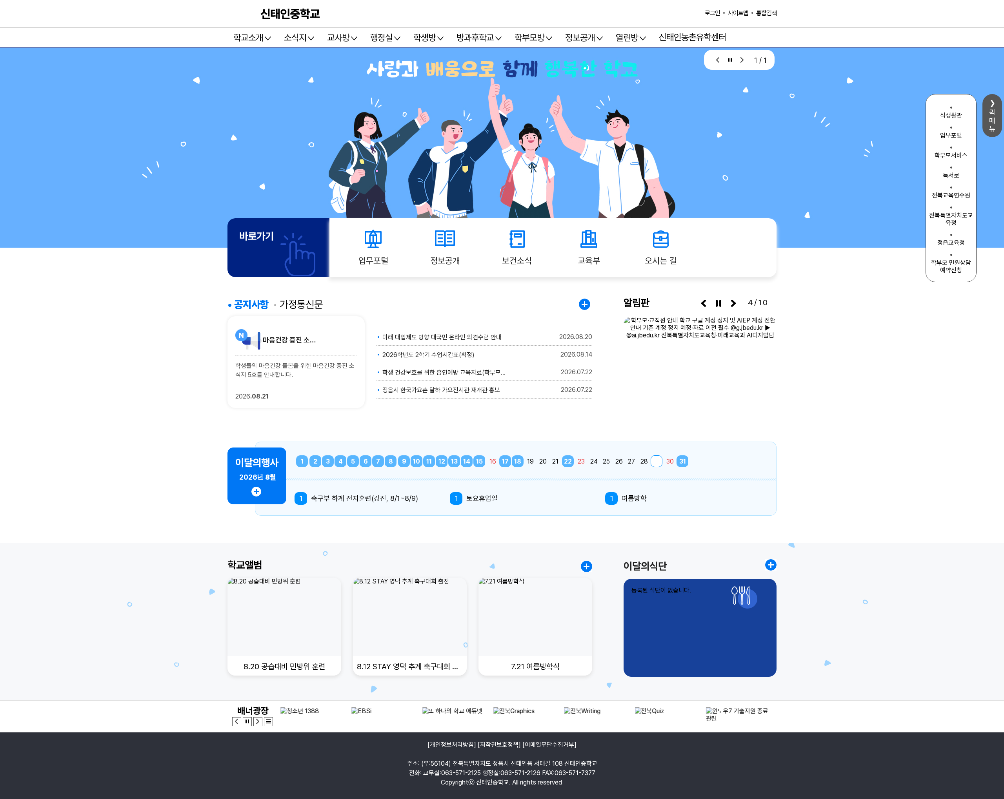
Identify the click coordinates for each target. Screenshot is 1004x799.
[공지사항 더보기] (585, 304)
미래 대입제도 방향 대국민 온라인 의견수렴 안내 (442, 337)
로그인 (712, 13)
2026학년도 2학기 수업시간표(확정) (428, 355)
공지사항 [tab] (251, 304)
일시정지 (730, 60)
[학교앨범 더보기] (586, 566)
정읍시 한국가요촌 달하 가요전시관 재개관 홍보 (441, 390)
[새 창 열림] (700, 366)
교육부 (589, 260)
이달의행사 (256, 463)
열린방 (627, 37)
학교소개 (248, 37)
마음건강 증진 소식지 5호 (291, 340)
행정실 (381, 37)
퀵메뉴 (992, 120)
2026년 (257, 477)
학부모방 (529, 37)
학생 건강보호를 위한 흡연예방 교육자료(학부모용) (444, 372)
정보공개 (580, 37)
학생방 (424, 37)
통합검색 (766, 13)
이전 (718, 60)
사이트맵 (738, 13)
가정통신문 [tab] (301, 304)
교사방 (338, 37)
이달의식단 (645, 566)
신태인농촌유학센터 (692, 37)
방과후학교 (475, 37)
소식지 (295, 37)
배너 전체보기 (268, 721)
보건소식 (517, 260)
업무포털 (373, 260)
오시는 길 (661, 260)
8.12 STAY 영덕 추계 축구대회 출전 (410, 666)
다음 (742, 60)
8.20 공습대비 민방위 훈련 (284, 666)
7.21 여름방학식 (535, 666)
